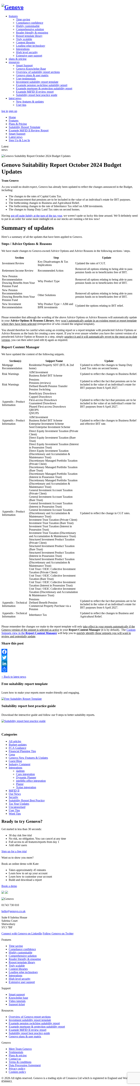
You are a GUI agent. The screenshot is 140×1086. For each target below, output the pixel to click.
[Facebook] (70, 652)
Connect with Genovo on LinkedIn (21, 933)
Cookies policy (17, 1071)
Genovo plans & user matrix (32, 75)
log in (4, 111)
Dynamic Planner (26, 777)
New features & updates (30, 101)
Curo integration (25, 774)
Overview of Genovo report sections (30, 1016)
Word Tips (15, 813)
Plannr (20, 784)
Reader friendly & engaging (32, 32)
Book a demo (9, 886)
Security (13, 797)
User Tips (14, 810)
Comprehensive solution (30, 29)
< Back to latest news (13, 676)
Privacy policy (17, 1068)
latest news (15, 98)
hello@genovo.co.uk (13, 911)
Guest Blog (15, 761)
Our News (15, 793)
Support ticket (17, 1004)
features (13, 16)
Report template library (29, 35)
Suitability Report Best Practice (27, 800)
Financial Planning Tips (22, 751)
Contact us (15, 1058)
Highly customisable (28, 26)
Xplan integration (26, 787)
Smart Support (24, 65)
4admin (20, 770)
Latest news (15, 137)
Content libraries (25, 42)
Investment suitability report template (37, 81)
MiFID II (14, 790)
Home (12, 117)
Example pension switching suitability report (34, 1023)
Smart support (17, 994)
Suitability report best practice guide (36, 95)
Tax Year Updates (19, 803)
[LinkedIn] (70, 663)
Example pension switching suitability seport (41, 85)
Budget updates (18, 744)
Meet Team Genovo (20, 1048)
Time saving (23, 19)
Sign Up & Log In (19, 140)
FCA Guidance (17, 747)
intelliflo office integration (31, 780)
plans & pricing (17, 58)
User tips (21, 104)
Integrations (23, 49)
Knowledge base (18, 997)
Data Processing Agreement (25, 1065)
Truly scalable (24, 39)
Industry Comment (19, 764)
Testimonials (16, 1052)
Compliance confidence (29, 22)
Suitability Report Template (24, 127)
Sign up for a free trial (14, 851)
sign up (13, 111)
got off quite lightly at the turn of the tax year (36, 215)
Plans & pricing (18, 1055)
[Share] (70, 669)
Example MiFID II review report (35, 91)
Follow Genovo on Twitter (58, 933)
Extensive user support (29, 55)
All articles (15, 741)
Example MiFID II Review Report (28, 130)
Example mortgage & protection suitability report (44, 88)
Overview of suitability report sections (38, 72)
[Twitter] (70, 658)
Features (13, 120)
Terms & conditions (20, 1062)
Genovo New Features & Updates (28, 757)
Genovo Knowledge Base (31, 68)
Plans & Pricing (18, 123)
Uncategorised (17, 807)
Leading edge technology (30, 45)
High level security (27, 52)
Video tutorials (17, 1001)
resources (14, 62)
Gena (12, 754)
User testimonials (26, 78)
